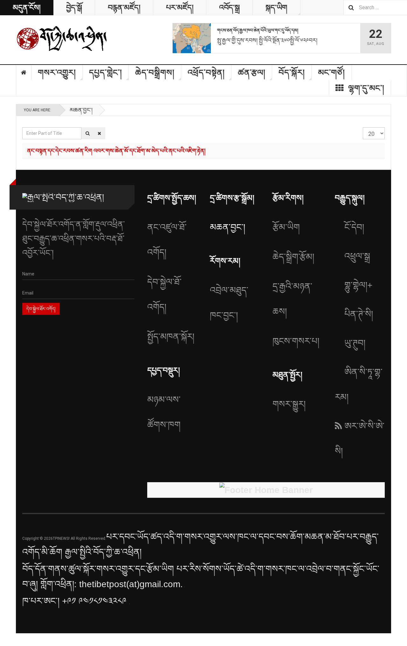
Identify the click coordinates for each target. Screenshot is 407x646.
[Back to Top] (6, 639)
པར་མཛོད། (179, 7)
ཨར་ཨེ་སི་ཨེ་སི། (359, 438)
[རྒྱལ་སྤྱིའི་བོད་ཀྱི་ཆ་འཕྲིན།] (62, 38)
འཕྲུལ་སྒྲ (357, 256)
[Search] (87, 133)
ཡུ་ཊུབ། (354, 343)
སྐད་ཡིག (276, 7)
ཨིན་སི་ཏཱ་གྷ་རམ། (359, 384)
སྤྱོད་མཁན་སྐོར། (170, 337)
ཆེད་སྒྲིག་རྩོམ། (293, 257)
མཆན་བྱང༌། (81, 110)
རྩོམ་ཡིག (286, 227)
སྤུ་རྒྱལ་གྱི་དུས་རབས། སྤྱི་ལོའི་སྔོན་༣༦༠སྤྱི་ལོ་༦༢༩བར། (267, 40)
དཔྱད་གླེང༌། (105, 72)
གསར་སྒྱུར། (289, 404)
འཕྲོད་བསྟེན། (206, 72)
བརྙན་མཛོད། (124, 7)
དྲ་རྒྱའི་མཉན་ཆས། (292, 298)
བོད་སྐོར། (292, 72)
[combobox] (375, 7)
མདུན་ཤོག (23, 72)
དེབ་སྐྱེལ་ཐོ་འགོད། (164, 294)
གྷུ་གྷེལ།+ (358, 285)
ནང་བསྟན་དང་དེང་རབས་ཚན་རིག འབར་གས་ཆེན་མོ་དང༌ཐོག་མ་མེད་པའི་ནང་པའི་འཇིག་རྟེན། (116, 150)
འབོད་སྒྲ (229, 7)
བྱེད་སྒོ (74, 7)
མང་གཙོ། (331, 72)
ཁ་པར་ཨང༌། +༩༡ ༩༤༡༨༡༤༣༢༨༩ (75, 601)
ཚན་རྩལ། (252, 72)
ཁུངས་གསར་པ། (295, 341)
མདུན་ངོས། (26, 7)
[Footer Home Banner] (266, 490)
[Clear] (99, 133)
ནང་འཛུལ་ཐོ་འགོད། (167, 239)
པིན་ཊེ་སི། (358, 314)
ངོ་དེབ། (354, 227)
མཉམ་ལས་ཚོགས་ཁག (164, 412)
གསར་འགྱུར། (57, 72)
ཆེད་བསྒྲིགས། (155, 72)
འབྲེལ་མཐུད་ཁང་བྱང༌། (229, 302)
